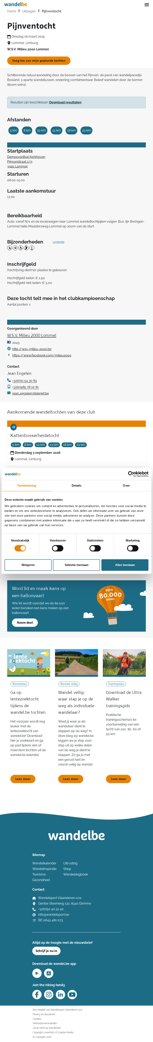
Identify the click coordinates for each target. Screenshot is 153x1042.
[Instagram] (48, 994)
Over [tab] (126, 485)
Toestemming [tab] (26, 485)
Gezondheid (41, 880)
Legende (58, 241)
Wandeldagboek (75, 874)
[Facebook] (37, 994)
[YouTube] (72, 994)
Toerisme (39, 874)
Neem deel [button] (25, 622)
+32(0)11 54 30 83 (24, 381)
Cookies (37, 1018)
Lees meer (22, 779)
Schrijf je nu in (46, 950)
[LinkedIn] (60, 994)
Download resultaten (65, 102)
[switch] (57, 548)
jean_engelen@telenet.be (30, 393)
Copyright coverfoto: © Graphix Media (53, 1032)
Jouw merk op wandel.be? (47, 1027)
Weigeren (28, 565)
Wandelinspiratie (44, 869)
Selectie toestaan (76, 565)
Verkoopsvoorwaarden (45, 1023)
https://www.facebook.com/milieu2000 (41, 355)
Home (11, 11)
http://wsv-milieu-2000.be (31, 349)
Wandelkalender (44, 863)
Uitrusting (70, 863)
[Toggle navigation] (146, 4)
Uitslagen (29, 11)
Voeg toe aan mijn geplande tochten (39, 60)
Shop (67, 869)
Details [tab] (76, 485)
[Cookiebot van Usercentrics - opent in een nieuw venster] (131, 474)
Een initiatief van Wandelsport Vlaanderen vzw (57, 1009)
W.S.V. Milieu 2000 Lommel (31, 336)
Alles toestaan (125, 565)
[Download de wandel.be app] (37, 973)
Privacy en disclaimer (44, 1014)
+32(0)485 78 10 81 (25, 387)
